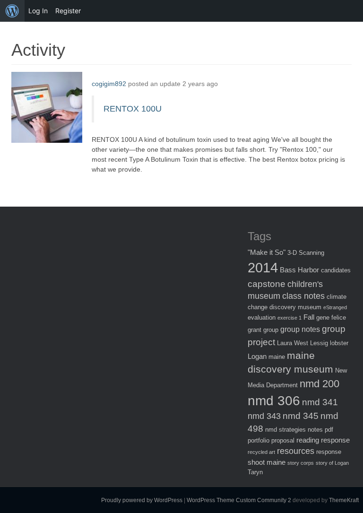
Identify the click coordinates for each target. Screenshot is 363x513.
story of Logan (332, 463)
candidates (336, 270)
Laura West (292, 343)
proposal (282, 440)
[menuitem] (12, 11)
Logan (257, 356)
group (270, 329)
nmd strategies (285, 429)
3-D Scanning (305, 252)
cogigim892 (109, 83)
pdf (329, 429)
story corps (300, 463)
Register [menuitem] (68, 11)
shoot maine (266, 462)
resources (295, 451)
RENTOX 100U (133, 108)
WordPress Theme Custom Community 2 (239, 500)
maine (276, 356)
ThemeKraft (344, 500)
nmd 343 (264, 416)
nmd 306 (274, 400)
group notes (300, 329)
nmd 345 (301, 416)
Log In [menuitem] (38, 11)
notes (315, 429)
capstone (266, 284)
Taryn (255, 472)
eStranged (335, 307)
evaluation (262, 317)
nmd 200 (319, 384)
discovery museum (295, 307)
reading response (323, 440)
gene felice (331, 317)
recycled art (261, 452)
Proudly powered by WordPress (141, 500)
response (328, 451)
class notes (303, 296)
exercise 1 (289, 318)
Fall (308, 317)
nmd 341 (320, 402)
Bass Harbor (299, 270)
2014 (263, 267)
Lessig (319, 343)
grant (254, 329)
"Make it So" (266, 252)
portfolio (258, 440)
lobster (339, 343)
